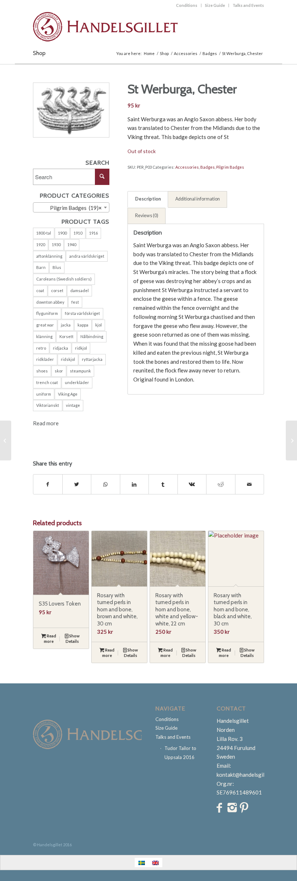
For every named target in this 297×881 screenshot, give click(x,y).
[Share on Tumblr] (163, 484)
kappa (83, 325)
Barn (41, 267)
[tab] (147, 199)
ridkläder (45, 359)
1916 (93, 233)
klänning (44, 336)
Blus (57, 267)
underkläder (77, 382)
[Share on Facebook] (47, 484)
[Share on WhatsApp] (105, 484)
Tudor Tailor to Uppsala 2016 (180, 752)
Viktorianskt (47, 405)
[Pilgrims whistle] (291, 440)
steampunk (80, 370)
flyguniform (47, 313)
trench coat (47, 382)
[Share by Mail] (249, 484)
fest (75, 302)
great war (45, 325)
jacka (66, 325)
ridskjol (68, 359)
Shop (39, 53)
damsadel (79, 290)
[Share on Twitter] (77, 484)
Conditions (186, 5)
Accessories (187, 167)
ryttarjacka (92, 359)
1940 (71, 244)
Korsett (66, 336)
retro (41, 348)
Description (148, 199)
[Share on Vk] (192, 484)
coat (40, 290)
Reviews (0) (146, 215)
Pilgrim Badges (230, 167)
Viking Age (68, 394)
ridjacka (60, 348)
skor (59, 370)
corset (57, 290)
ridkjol (81, 348)
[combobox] (71, 207)
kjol (98, 325)
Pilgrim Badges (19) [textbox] (72, 208)
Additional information (197, 199)
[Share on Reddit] (220, 484)
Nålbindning (91, 336)
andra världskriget (86, 256)
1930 (56, 244)
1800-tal (43, 233)
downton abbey (50, 302)
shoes (42, 370)
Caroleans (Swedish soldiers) (64, 279)
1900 (62, 233)
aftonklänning (49, 256)
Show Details (73, 638)
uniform (43, 394)
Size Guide (215, 5)
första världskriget (82, 313)
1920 (40, 244)
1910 (78, 233)
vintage (73, 405)
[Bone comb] (5, 440)
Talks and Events (248, 5)
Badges (207, 167)
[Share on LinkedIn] (134, 484)
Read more (46, 423)
